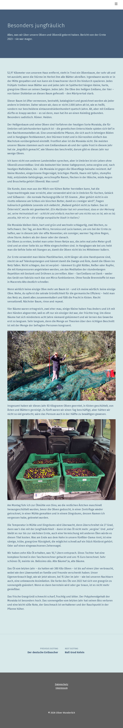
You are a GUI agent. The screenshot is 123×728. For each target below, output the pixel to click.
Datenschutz (61, 684)
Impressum (62, 688)
